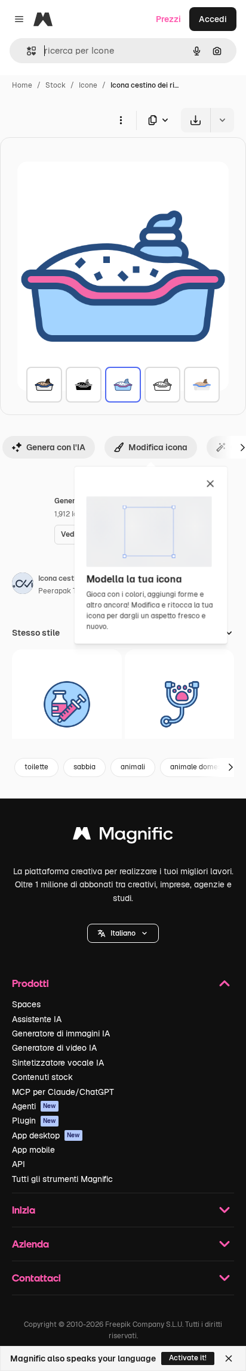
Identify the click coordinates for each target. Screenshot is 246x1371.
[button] (123, 933)
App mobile (33, 1149)
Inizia (23, 1209)
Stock (55, 85)
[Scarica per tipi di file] (158, 120)
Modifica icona (157, 447)
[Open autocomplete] (26, 51)
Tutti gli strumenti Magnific (62, 1179)
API (18, 1164)
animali (133, 767)
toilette (36, 767)
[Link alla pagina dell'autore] (22, 585)
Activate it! (188, 1358)
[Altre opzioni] (121, 120)
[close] (210, 484)
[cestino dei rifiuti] (44, 385)
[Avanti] (230, 767)
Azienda (30, 1243)
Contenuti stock (42, 1077)
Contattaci (36, 1277)
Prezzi (168, 19)
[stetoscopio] (180, 704)
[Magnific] (123, 836)
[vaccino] (67, 704)
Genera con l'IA (55, 447)
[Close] (229, 1358)
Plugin (34, 1120)
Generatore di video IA (54, 1047)
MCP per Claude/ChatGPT (63, 1092)
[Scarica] (195, 120)
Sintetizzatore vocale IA (58, 1062)
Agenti (34, 1106)
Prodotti (30, 983)
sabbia (84, 767)
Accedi (213, 19)
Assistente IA (36, 1019)
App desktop (46, 1135)
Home (22, 85)
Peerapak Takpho (67, 591)
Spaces (26, 1004)
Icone (88, 85)
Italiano (123, 933)
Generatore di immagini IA (61, 1033)
